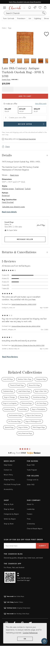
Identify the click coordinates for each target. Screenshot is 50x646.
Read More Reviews (10, 356)
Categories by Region (11, 514)
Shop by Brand (9, 509)
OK (25, 639)
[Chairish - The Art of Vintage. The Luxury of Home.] (15, 8)
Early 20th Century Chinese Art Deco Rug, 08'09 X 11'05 (28, 345)
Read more (14, 175)
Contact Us (8, 470)
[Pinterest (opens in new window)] (22, 622)
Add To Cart (25, 96)
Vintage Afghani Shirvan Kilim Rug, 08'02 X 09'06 (26, 326)
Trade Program (32, 470)
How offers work (40, 103)
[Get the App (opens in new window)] (10, 577)
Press (29, 519)
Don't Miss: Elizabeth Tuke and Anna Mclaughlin (25, 2)
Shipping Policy (9, 480)
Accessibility (8, 489)
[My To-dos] (29, 7)
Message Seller (25, 239)
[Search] (43, 13)
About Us (30, 504)
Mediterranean (8, 188)
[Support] (44, 641)
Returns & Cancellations (25, 252)
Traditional (19, 188)
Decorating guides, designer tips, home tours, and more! (23, 558)
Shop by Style (8, 504)
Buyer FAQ (30, 465)
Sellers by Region (10, 519)
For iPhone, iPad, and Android (14, 567)
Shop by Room (8, 524)
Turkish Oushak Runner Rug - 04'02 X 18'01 (24, 304)
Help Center (8, 465)
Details (25, 155)
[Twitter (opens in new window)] (30, 622)
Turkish (28, 188)
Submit (42, 546)
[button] (5, 7)
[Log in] (24, 8)
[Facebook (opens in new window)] (14, 622)
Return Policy (8, 475)
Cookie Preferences (30, 632)
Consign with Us (32, 480)
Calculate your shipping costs (13, 206)
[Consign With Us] (35, 7)
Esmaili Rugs (6, 79)
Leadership (31, 509)
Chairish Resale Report (34, 529)
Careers (29, 514)
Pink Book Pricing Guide (12, 484)
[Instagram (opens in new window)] (6, 622)
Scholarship (31, 524)
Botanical (6, 195)
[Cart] (45, 7)
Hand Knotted (8, 202)
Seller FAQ (30, 484)
